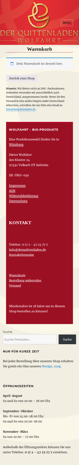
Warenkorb (17, 275)
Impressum (17, 185)
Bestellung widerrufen (25, 280)
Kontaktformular (21, 255)
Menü (67, 22)
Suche (7, 332)
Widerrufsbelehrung (23, 196)
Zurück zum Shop (22, 78)
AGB (12, 190)
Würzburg (16, 144)
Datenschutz (18, 201)
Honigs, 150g (51, 366)
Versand (15, 285)
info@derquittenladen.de (20, 109)
